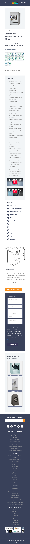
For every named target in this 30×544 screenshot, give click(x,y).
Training (15, 500)
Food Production (15, 461)
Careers (15, 518)
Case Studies (15, 517)
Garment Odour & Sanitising (15, 446)
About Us (15, 510)
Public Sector (15, 473)
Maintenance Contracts (15, 490)
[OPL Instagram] (22, 427)
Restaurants (15, 477)
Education (15, 457)
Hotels (15, 468)
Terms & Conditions (20, 540)
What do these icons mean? (13, 70)
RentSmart (15, 488)
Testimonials (15, 515)
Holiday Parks (15, 466)
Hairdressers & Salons (15, 463)
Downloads (15, 522)
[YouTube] (15, 427)
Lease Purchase (15, 497)
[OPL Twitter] (11, 427)
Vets (15, 482)
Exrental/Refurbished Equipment (15, 504)
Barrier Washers (15, 448)
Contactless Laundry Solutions (15, 502)
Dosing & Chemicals (15, 441)
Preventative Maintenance (15, 491)
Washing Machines (15, 434)
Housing (15, 470)
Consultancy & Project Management (15, 499)
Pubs (15, 475)
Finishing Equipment (15, 439)
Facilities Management (15, 459)
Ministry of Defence (15, 472)
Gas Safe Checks (15, 495)
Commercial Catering (15, 443)
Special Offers (15, 524)
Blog (15, 513)
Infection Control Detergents (15, 450)
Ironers (15, 437)
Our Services (15, 511)
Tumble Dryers (15, 436)
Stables (15, 481)
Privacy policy (10, 329)
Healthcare (15, 464)
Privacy (15, 542)
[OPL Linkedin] (18, 427)
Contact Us (15, 520)
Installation (15, 493)
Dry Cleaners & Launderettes (15, 455)
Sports (15, 479)
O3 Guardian (15, 445)
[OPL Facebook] (8, 427)
